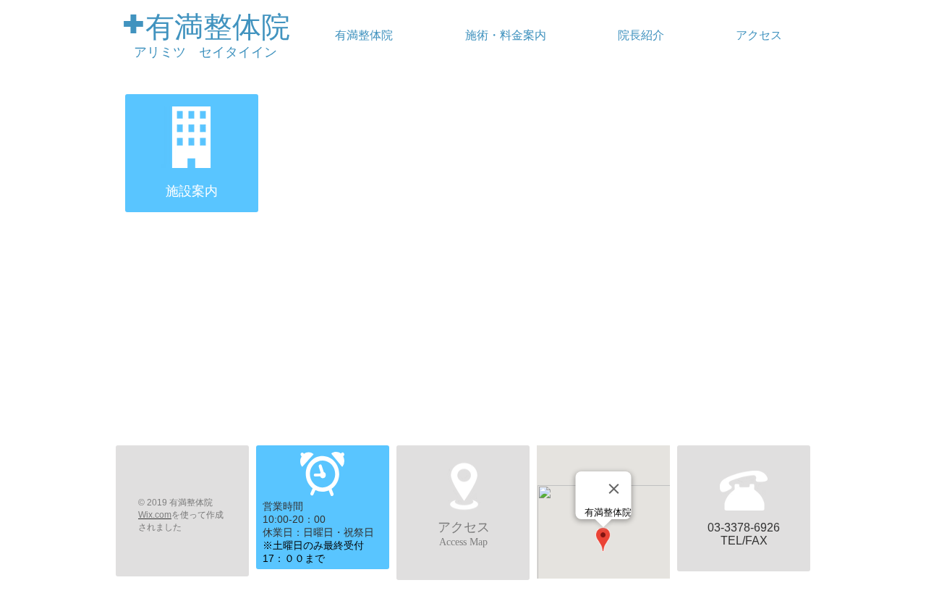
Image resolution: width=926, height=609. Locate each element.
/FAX (755, 540)
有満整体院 (217, 27)
